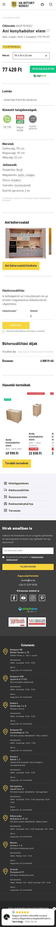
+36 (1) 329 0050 (28, 585)
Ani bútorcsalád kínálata (21, 265)
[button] (54, 909)
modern (16, 180)
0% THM (7, 127)
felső (19, 170)
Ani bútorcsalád (12, 18)
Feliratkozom (28, 567)
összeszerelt (23, 185)
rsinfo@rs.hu (28, 580)
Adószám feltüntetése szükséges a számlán (25, 331)
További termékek (16, 463)
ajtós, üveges (26, 175)
